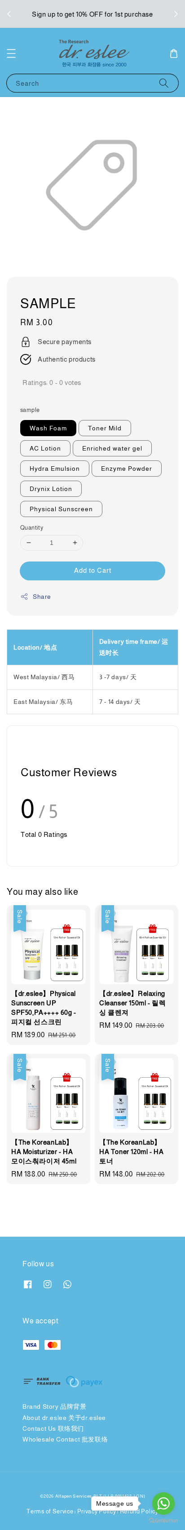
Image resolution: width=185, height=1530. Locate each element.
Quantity (31, 527)
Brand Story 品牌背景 (54, 1406)
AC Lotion (45, 448)
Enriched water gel (112, 448)
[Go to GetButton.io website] (163, 1521)
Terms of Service (49, 1511)
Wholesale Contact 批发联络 (65, 1439)
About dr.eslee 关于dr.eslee (64, 1417)
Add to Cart (92, 570)
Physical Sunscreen (61, 509)
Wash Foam (48, 428)
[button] (11, 53)
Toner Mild (105, 428)
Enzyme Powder (126, 468)
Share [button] (42, 596)
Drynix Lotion (51, 488)
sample (30, 410)
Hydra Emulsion (55, 468)
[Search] (164, 83)
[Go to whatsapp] (163, 1503)
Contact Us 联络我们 (53, 1428)
